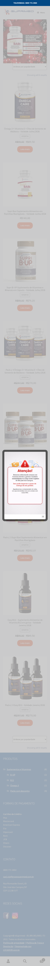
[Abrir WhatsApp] (42, 959)
